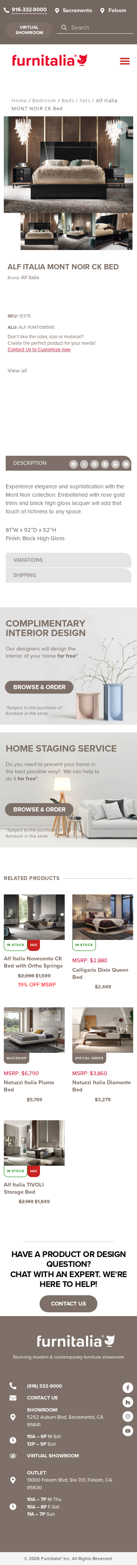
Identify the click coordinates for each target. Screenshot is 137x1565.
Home (19, 100)
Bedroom (44, 100)
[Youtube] (128, 1431)
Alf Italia (30, 277)
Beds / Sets (76, 100)
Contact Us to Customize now (39, 349)
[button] (125, 61)
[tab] (68, 560)
